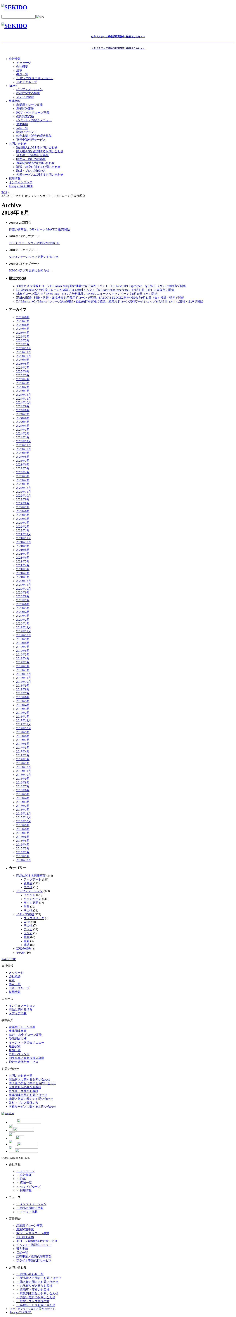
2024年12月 (23, 394)
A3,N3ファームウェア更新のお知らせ (33, 256)
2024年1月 (23, 437)
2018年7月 (23, 693)
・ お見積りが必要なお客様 (34, 1285)
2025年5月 (23, 375)
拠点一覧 (22, 74)
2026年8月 (23, 317)
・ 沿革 (21, 1178)
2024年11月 (23, 398)
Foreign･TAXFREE (21, 186)
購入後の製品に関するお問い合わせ (39, 151)
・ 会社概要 (24, 1174)
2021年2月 (23, 573)
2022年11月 (23, 491)
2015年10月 (23, 821)
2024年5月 (23, 421)
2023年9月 (23, 452)
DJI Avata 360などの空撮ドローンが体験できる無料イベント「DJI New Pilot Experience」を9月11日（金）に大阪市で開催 (95, 289)
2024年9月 (23, 406)
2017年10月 (23, 728)
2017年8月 (23, 736)
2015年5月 (23, 840)
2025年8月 (23, 363)
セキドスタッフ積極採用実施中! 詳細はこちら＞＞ (118, 36)
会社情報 (15, 58)
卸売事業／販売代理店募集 (34, 135)
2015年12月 (23, 813)
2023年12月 (23, 441)
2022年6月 (23, 511)
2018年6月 (23, 697)
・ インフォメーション (31, 1204)
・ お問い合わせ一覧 (30, 1274)
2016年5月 (23, 794)
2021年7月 (23, 553)
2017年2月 (23, 759)
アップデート (32, 879)
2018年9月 (23, 685)
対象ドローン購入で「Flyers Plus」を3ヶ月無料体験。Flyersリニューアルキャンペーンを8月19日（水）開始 (86, 293)
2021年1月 (23, 577)
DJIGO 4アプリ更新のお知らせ (30, 270)
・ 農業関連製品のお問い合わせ (37, 1293)
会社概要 (22, 66)
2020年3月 (23, 615)
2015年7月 (23, 832)
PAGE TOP (8, 959)
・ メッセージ (25, 1171)
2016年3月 (23, 801)
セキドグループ (26, 82)
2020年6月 (23, 604)
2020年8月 (23, 596)
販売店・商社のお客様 (31, 159)
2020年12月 (23, 580)
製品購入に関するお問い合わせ (37, 147)
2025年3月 (23, 383)
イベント (29, 895)
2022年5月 (23, 514)
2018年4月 (23, 705)
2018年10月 (23, 681)
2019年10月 (23, 635)
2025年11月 (23, 352)
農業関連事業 (25, 108)
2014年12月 (23, 860)
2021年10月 (23, 542)
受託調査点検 (25, 116)
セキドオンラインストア (24, 1309)
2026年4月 (23, 332)
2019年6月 (23, 650)
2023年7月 (23, 460)
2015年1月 (23, 856)
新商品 (28, 883)
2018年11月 (23, 677)
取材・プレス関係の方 (31, 170)
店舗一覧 (22, 128)
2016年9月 (23, 778)
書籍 (27, 941)
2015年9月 (23, 825)
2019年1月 (23, 670)
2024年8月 (23, 410)
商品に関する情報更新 (31, 875)
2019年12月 (23, 627)
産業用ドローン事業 (29, 104)
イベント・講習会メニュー (34, 120)
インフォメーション (29, 89)
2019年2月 (23, 666)
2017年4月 (23, 751)
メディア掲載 (25, 97)
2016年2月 (23, 805)
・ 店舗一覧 (24, 1182)
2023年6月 (23, 464)
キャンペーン (32, 898)
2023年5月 (23, 468)
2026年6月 (23, 324)
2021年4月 (23, 565)
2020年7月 (23, 600)
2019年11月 (23, 631)
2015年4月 (23, 844)
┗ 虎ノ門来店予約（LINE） (34, 78)
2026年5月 (23, 328)
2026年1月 (23, 344)
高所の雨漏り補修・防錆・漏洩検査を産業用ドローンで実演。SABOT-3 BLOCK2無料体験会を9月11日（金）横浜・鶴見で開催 (100, 297)
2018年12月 (23, 673)
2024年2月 (23, 433)
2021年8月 (23, 549)
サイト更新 (31, 902)
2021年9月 (23, 546)
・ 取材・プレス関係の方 (32, 1301)
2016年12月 (23, 767)
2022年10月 (23, 495)
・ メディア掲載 (27, 1211)
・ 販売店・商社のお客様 (32, 1289)
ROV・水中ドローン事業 (32, 112)
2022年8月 (23, 503)
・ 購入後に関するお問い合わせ (37, 1281)
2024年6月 (23, 418)
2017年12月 (23, 720)
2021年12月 (23, 534)
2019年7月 (23, 646)
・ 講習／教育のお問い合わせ (35, 1297)
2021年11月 (23, 538)
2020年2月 (23, 619)
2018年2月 (23, 712)
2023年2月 (23, 480)
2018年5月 (23, 701)
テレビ (28, 929)
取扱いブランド (26, 132)
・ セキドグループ (28, 1186)
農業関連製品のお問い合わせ (35, 163)
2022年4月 (23, 518)
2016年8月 (23, 782)
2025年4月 (23, 379)
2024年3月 (23, 429)
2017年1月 (23, 763)
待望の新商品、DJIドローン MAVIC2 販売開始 (39, 229)
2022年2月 (23, 526)
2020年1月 (23, 623)
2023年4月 (23, 472)
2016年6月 (23, 790)
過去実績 (22, 124)
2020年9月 (23, 592)
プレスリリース (34, 918)
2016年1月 (23, 809)
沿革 (19, 70)
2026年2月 (23, 340)
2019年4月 (23, 658)
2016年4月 (23, 798)
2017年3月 (23, 755)
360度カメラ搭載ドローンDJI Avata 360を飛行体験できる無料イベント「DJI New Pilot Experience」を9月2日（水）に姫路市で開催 (101, 286)
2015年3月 (23, 848)
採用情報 (15, 991)
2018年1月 (23, 716)
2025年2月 (23, 387)
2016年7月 (23, 786)
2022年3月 (23, 522)
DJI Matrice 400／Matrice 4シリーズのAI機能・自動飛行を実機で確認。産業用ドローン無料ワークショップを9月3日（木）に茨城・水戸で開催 (109, 301)
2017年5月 (23, 747)
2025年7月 (23, 367)
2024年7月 (23, 414)
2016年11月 (23, 770)
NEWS (13, 85)
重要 (27, 906)
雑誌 (27, 944)
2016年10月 (23, 774)
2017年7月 (23, 739)
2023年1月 (23, 483)
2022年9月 (23, 499)
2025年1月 (23, 390)
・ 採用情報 (24, 1190)
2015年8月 (23, 829)
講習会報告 (23, 948)
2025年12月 (23, 348)
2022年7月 (23, 507)
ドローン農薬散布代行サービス (37, 1241)
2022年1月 (23, 530)
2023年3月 (23, 476)
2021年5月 (23, 561)
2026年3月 (23, 336)
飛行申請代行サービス (31, 139)
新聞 (27, 937)
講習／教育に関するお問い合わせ (38, 166)
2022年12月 (23, 487)
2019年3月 (23, 662)
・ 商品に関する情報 (30, 1208)
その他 (28, 887)
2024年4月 (23, 425)
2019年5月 (23, 654)
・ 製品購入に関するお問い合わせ (38, 1278)
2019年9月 (23, 639)
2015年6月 (23, 836)
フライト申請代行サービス (34, 1260)
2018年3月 (23, 708)
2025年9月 (23, 359)
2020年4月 (23, 611)
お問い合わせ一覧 (20, 1075)
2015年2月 (23, 852)
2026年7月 (23, 321)
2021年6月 (23, 557)
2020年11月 (23, 584)
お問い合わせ (18, 143)
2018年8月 (23, 689)
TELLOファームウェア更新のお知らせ (34, 243)
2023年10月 (23, 449)
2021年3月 (23, 569)
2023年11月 (23, 445)
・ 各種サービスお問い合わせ (35, 1305)
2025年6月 (23, 371)
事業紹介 (15, 100)
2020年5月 (23, 608)
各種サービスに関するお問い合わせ (39, 174)
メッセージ (23, 62)
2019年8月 (23, 642)
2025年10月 (23, 356)
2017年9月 (23, 732)
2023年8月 (23, 456)
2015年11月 (23, 817)
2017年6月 (23, 743)
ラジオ (28, 933)
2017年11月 (23, 724)
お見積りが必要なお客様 (32, 155)
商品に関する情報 (28, 93)
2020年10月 (23, 588)
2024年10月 (23, 402)
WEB (27, 921)
